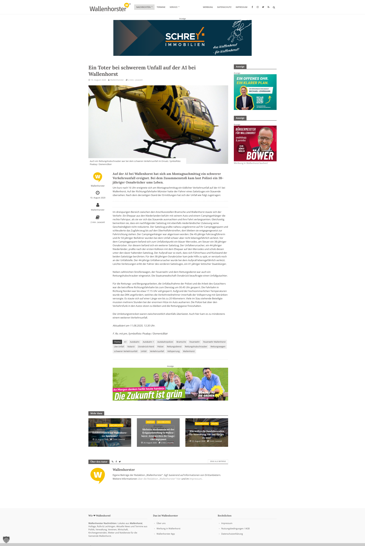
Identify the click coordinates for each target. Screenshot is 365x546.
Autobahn (134, 341)
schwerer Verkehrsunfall (125, 351)
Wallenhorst (189, 351)
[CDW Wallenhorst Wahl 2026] (170, 382)
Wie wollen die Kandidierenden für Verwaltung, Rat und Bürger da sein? (206, 432)
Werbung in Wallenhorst (168, 528)
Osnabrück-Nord (146, 346)
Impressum (241, 7)
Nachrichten (143, 7)
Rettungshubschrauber (196, 346)
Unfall (144, 351)
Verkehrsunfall (157, 351)
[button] (6, 539)
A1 (125, 341)
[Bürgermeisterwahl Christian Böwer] (255, 143)
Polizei (160, 346)
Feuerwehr (194, 341)
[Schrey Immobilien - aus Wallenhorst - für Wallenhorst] (182, 37)
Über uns (161, 523)
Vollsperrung (173, 351)
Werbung (208, 7)
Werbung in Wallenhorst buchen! (251, 163)
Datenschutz (224, 7)
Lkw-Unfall (119, 346)
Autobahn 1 (148, 341)
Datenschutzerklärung (232, 533)
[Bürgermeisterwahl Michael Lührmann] (255, 91)
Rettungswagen (218, 346)
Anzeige (150, 422)
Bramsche (181, 341)
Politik (215, 423)
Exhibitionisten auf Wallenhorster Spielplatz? (109, 433)
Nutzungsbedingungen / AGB (235, 528)
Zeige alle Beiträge (218, 461)
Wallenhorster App (166, 533)
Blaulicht (102, 425)
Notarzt (131, 346)
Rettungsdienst (174, 346)
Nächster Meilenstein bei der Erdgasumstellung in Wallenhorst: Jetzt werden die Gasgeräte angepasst (158, 432)
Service (174, 7)
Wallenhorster (117, 80)
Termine (161, 7)
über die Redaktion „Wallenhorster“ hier (159, 478)
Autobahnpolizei (165, 341)
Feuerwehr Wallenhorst (214, 341)
